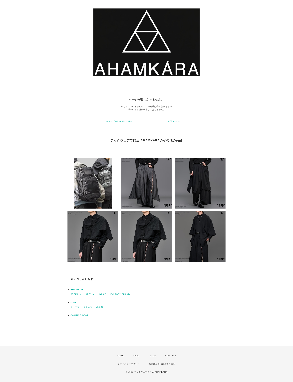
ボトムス (87, 307)
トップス (75, 307)
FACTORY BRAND (120, 294)
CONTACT (170, 356)
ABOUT (137, 356)
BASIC (102, 294)
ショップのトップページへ (119, 121)
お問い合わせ (174, 121)
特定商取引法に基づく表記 (162, 364)
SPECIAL (90, 294)
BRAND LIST (78, 289)
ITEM (73, 302)
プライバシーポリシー (129, 364)
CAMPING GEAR (80, 315)
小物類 (99, 307)
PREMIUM (76, 294)
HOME (120, 356)
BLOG (153, 356)
